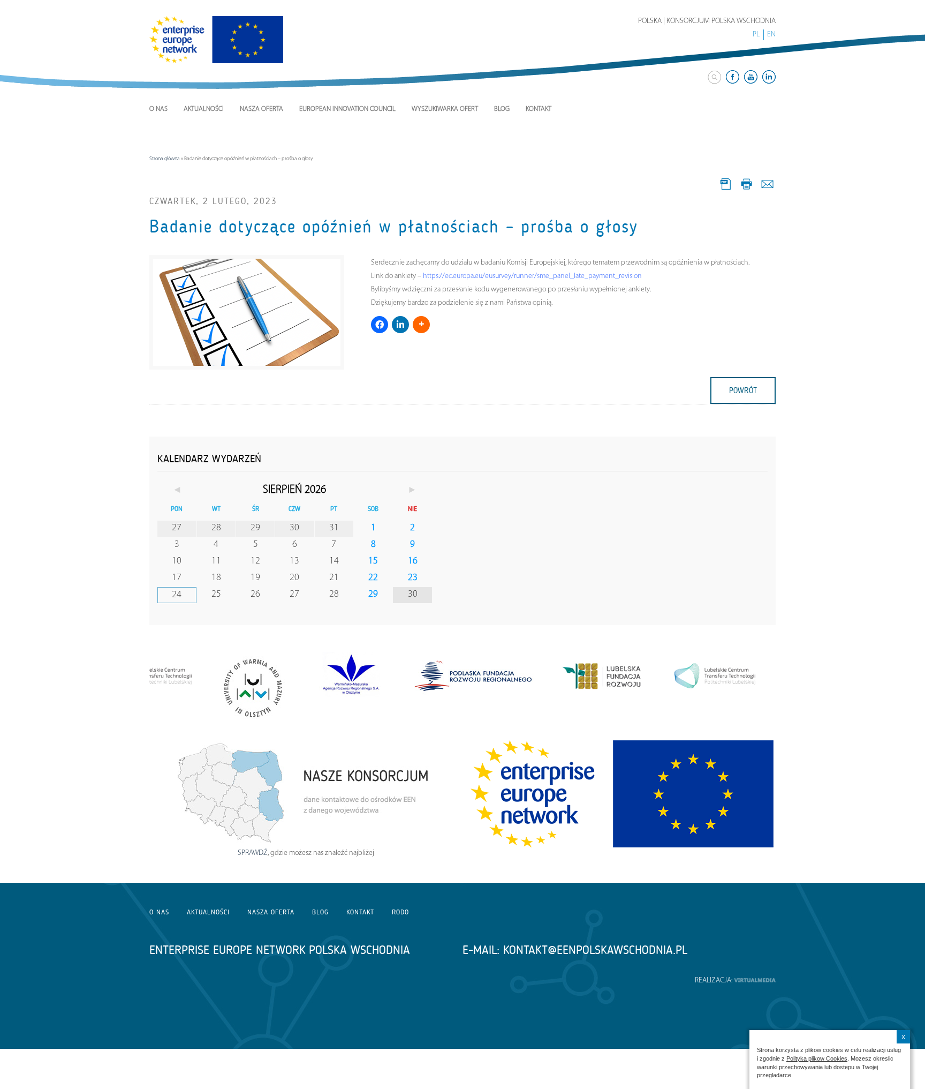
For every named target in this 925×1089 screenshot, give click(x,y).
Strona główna (164, 159)
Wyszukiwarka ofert (445, 109)
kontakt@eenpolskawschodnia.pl (595, 950)
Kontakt (538, 109)
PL (756, 35)
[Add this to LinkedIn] (400, 324)
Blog (502, 109)
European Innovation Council (347, 109)
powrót (743, 390)
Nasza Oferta (261, 109)
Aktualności (204, 109)
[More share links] (421, 324)
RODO (400, 912)
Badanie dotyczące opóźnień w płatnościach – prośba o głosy (393, 226)
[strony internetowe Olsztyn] (755, 981)
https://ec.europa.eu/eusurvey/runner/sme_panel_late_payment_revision (532, 276)
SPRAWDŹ (253, 853)
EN (771, 35)
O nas (158, 109)
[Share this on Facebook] (379, 324)
